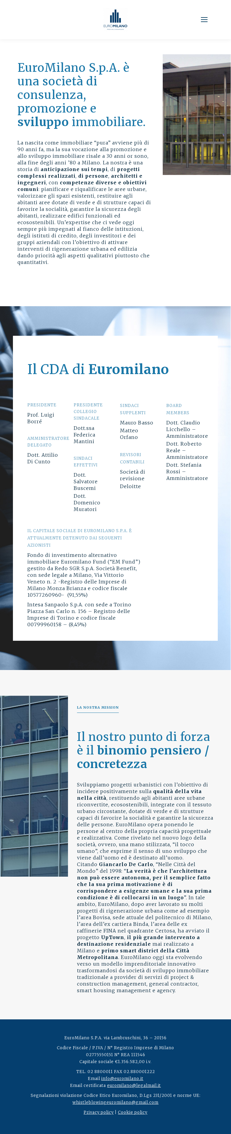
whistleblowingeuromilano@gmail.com (115, 1102)
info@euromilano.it (122, 1078)
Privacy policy (99, 1112)
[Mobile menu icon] (204, 20)
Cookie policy (132, 1112)
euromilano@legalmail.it (134, 1085)
